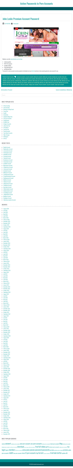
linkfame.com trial (6, 84)
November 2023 (6, 267)
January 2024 (6, 263)
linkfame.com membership (33, 83)
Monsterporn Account (7, 165)
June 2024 (5, 254)
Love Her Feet (6, 129)
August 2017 (6, 398)
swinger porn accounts (33, 84)
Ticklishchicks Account (8, 194)
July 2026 (5, 210)
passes (32, 449)
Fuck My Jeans (6, 120)
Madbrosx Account (7, 180)
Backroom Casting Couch (8, 109)
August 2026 (6, 209)
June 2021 (5, 319)
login (3, 449)
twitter (59, 452)
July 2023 (5, 274)
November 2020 (6, 332)
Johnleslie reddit (31, 81)
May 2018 (5, 381)
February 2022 (6, 305)
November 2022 (6, 288)
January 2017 (6, 410)
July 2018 (5, 378)
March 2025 (5, 238)
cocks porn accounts (13, 447)
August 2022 (6, 294)
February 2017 (6, 408)
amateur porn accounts (15, 444)
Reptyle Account (6, 147)
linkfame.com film (57, 81)
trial (51, 452)
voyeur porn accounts (59, 84)
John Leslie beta (50, 79)
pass (28, 449)
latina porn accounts (39, 81)
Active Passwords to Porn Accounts (36, 3)
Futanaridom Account (7, 162)
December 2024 (6, 243)
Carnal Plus (5, 111)
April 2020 (5, 345)
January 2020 (6, 350)
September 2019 (6, 358)
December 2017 (6, 390)
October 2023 (6, 269)
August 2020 (6, 338)
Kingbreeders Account (8, 149)
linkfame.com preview (63, 83)
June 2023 (5, 276)
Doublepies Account (7, 198)
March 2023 (5, 281)
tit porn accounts (42, 84)
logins (7, 450)
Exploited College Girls (7, 117)
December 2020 (6, 330)
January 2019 (6, 367)
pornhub (52, 450)
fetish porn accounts (32, 447)
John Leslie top (64, 79)
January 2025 (6, 241)
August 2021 (6, 316)
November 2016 (6, 414)
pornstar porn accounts (58, 450)
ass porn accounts (29, 77)
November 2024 (6, 245)
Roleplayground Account (8, 178)
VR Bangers (5, 137)
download (20, 446)
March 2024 (5, 259)
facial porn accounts (20, 79)
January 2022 (6, 307)
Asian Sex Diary (6, 107)
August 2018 (6, 376)
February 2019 (6, 365)
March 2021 (5, 325)
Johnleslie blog (18, 81)
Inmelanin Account (7, 171)
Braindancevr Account (7, 160)
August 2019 (6, 359)
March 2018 (5, 385)
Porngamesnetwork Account (9, 176)
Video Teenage (6, 135)
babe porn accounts (46, 444)
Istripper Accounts (7, 124)
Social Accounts (10, 77)
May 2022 (5, 299)
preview (65, 449)
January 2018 (6, 388)
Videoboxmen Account (8, 183)
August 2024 (6, 250)
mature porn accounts (15, 84)
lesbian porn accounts (63, 447)
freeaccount (15, 23)
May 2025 (5, 234)
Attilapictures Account (8, 167)
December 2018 (6, 368)
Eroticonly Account (7, 156)
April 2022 (5, 301)
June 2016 (5, 423)
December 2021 (6, 309)
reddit (11, 452)
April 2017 (5, 405)
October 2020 (6, 334)
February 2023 (6, 283)
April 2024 (5, 258)
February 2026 (6, 219)
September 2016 (6, 418)
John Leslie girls (57, 79)
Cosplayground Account (8, 174)
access (3, 444)
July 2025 (5, 230)
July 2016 (5, 421)
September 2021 (6, 314)
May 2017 (5, 403)
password (38, 449)
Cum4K (4, 113)
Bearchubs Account (7, 187)
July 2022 (5, 296)
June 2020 (5, 341)
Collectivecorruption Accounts (9, 200)
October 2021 (6, 312)
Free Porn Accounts (7, 118)
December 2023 (6, 265)
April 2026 (5, 216)
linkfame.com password (53, 83)
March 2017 (5, 407)
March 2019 (5, 363)
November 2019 (6, 354)
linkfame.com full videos (12, 83)
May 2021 (5, 321)
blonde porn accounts (47, 77)
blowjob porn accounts (57, 77)
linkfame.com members (23, 83)
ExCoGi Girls (5, 115)
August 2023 (6, 272)
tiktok (23, 453)
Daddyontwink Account (8, 191)
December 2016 (6, 412)
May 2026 (5, 214)
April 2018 (5, 383)
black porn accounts (38, 77)
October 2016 (6, 416)
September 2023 (6, 270)
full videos (42, 446)
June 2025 (5, 232)
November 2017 (6, 392)
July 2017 (5, 399)
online (24, 449)
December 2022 (6, 287)
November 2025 (6, 223)
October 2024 (6, 247)
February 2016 (6, 430)
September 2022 (6, 292)
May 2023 (5, 278)
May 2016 (5, 425)
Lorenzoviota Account (7, 151)
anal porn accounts (21, 77)
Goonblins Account (7, 163)
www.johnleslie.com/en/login (16, 59)
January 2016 (6, 432)
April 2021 (5, 323)
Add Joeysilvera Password (6, 90)
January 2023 (6, 285)
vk (66, 453)
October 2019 (6, 356)
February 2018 (6, 387)
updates (64, 453)
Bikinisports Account (7, 173)
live (68, 446)
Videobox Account (7, 182)
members (12, 449)
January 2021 (6, 328)
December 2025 (6, 221)
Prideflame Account (7, 185)
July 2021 (5, 318)
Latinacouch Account (7, 169)
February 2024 (6, 261)
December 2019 (6, 352)
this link (33, 71)
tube (54, 452)
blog (60, 443)
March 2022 (5, 303)
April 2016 (5, 427)
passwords (46, 449)
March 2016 (5, 428)
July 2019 (5, 361)
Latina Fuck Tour (6, 126)
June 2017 (5, 401)
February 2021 (6, 327)
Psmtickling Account (7, 193)
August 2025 (6, 229)
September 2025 (6, 227)
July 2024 (5, 252)
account (8, 443)
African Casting (6, 106)
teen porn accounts (17, 453)
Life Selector (6, 127)
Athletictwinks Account (8, 189)
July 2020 (5, 339)
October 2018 (6, 372)
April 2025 (5, 236)
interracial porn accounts (41, 79)
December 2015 (6, 434)
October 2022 (6, 290)
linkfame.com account (48, 81)
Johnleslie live (24, 81)
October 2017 (6, 394)
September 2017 (6, 396)
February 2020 (6, 348)
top (37, 453)
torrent (40, 452)
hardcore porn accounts (30, 79)
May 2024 (5, 256)
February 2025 (6, 239)
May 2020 (5, 343)
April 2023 (5, 279)
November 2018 (6, 370)
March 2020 (5, 347)
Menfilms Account (7, 196)
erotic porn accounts (11, 79)
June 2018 (5, 379)
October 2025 (6, 225)
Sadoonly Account (7, 158)
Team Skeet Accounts (7, 133)
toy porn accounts (50, 84)
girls (47, 446)
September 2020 (6, 336)
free (36, 446)
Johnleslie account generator (9, 81)
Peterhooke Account (7, 153)
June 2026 (5, 212)
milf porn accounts (24, 84)
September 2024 (6, 249)
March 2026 (5, 218)
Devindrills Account (7, 154)
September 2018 (6, 374)
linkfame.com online (44, 83)
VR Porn (5, 138)
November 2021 (6, 310)
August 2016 (6, 419)
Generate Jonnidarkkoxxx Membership (64, 90)
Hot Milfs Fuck (6, 122)
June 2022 (5, 298)
